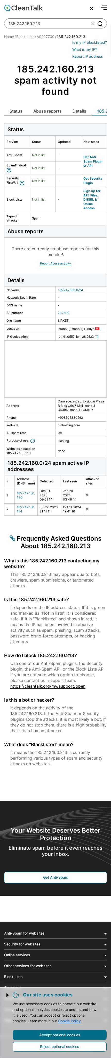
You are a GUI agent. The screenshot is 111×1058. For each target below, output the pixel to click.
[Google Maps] (97, 337)
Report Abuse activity (55, 263)
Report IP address (87, 56)
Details (79, 111)
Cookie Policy (69, 1021)
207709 (63, 313)
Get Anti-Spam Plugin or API (92, 161)
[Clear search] (93, 23)
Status (16, 111)
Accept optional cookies (59, 1035)
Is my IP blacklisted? (89, 42)
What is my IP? (84, 49)
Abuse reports (47, 111)
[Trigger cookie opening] (8, 995)
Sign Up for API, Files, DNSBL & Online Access (91, 199)
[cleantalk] (23, 8)
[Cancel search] (91, 8)
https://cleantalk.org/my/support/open (47, 686)
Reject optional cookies (59, 1046)
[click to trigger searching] (100, 23)
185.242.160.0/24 (70, 290)
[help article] (9, 170)
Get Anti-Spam (55, 877)
